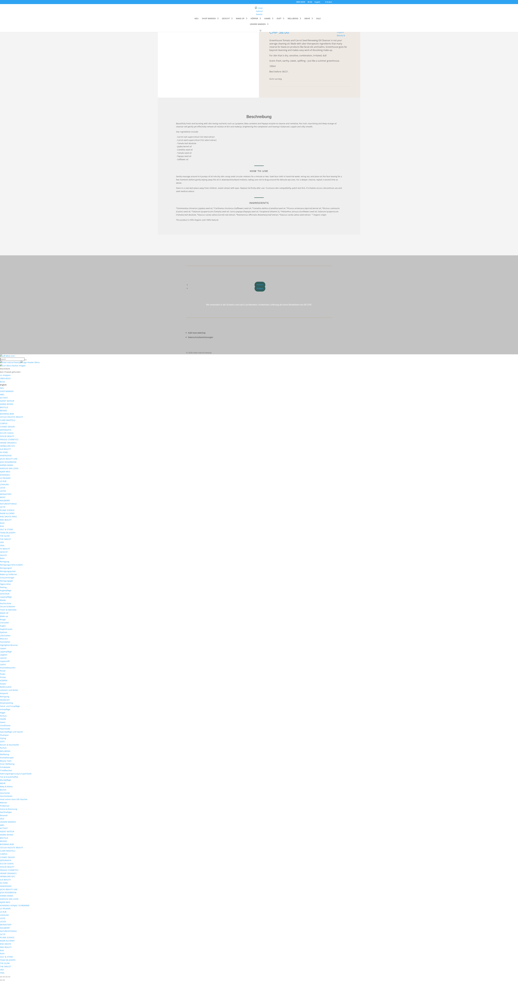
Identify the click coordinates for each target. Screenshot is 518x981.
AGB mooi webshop (197, 333)
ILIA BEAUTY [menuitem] (5, 449)
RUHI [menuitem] (2, 523)
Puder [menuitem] (2, 674)
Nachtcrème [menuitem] (5, 603)
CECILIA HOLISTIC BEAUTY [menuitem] (11, 417)
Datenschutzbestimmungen (200, 337)
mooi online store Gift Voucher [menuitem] (14, 799)
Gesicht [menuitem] (3, 555)
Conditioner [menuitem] (5, 725)
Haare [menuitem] (2, 722)
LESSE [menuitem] (2, 487)
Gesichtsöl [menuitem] (4, 593)
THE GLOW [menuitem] (5, 536)
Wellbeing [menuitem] (4, 754)
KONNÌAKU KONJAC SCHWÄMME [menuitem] (14, 905)
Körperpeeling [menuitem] (6, 703)
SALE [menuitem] (2, 818)
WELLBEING (293, 19)
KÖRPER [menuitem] (3, 680)
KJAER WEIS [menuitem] (5, 471)
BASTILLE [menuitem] (4, 407)
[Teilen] (6, 976)
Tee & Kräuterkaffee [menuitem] (9, 777)
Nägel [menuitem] (2, 712)
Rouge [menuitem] (3, 619)
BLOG (310, 2)
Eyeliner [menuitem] (3, 632)
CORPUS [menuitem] (3, 423)
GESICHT (226, 19)
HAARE (267, 19)
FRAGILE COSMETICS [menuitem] (9, 439)
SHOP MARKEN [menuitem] (6, 391)
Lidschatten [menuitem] (5, 635)
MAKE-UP (240, 19)
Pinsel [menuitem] (2, 670)
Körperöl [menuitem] (4, 693)
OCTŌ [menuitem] (2, 507)
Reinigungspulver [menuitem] (8, 571)
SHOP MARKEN (209, 19)
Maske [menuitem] (3, 600)
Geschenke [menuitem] (5, 793)
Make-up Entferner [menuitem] (8, 574)
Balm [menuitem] (2, 558)
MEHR (307, 19)
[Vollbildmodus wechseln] (4, 976)
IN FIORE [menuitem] (4, 452)
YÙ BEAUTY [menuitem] (5, 548)
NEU (196, 19)
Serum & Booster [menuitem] (7, 606)
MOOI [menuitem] (2, 497)
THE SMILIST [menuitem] (5, 539)
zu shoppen (5, 375)
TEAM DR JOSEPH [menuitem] (7, 532)
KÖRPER (254, 19)
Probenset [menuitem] (4, 806)
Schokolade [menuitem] (5, 767)
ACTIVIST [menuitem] (4, 397)
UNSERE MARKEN (258, 24)
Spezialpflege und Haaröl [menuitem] (11, 732)
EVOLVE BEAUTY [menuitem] (7, 436)
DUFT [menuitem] (2, 741)
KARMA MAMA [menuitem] (6, 465)
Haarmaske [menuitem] (5, 728)
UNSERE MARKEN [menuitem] (8, 822)
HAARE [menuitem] (3, 719)
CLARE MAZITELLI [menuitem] (7, 420)
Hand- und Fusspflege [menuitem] (10, 706)
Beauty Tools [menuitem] (5, 761)
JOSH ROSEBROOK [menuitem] (8, 462)
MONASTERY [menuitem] (5, 494)
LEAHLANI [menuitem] (4, 484)
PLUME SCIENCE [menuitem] (7, 510)
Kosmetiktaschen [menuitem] (7, 667)
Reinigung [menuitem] (4, 561)
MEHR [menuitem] (2, 783)
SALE (318, 19)
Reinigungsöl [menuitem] (6, 568)
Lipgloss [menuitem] (3, 654)
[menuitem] (3, 384)
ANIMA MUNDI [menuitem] (6, 404)
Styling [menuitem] (3, 738)
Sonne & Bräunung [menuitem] (8, 809)
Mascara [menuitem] (4, 638)
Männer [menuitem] (3, 802)
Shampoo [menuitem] (4, 735)
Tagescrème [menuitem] (5, 584)
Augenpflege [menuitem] (5, 590)
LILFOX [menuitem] (3, 491)
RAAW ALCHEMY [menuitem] (7, 513)
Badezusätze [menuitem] (5, 687)
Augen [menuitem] (3, 626)
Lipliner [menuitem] (3, 658)
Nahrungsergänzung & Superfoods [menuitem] (16, 773)
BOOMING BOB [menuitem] (7, 414)
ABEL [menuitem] (2, 394)
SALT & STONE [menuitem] (6, 529)
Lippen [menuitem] (3, 648)
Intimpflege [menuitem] (5, 709)
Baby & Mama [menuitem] (6, 786)
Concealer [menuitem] (4, 622)
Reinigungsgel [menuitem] (6, 581)
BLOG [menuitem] (2, 381)
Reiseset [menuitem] (4, 815)
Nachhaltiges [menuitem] (6, 812)
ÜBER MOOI (300, 2)
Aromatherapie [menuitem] (7, 757)
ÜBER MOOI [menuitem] (5, 378)
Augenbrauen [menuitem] (6, 629)
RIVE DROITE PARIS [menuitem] (8, 516)
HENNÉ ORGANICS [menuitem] (8, 442)
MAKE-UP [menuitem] (4, 613)
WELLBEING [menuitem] (5, 751)
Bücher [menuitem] (3, 789)
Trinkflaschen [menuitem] (6, 770)
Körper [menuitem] (3, 683)
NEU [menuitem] (2, 388)
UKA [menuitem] (2, 542)
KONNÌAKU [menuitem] (5, 475)
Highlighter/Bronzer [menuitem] (9, 645)
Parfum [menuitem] (3, 716)
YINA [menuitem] (2, 545)
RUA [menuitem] (2, 526)
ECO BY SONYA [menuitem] (6, 433)
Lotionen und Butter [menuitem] (9, 690)
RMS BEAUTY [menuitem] (6, 520)
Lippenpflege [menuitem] (6, 597)
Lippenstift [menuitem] (5, 661)
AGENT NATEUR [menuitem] (7, 401)
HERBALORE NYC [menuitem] (7, 446)
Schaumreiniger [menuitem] (7, 577)
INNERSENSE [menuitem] (6, 455)
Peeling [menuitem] (3, 587)
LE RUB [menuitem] (3, 481)
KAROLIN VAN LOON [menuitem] (9, 468)
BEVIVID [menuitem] (3, 410)
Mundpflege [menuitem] (5, 780)
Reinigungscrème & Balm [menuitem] (11, 564)
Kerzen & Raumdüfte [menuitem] (9, 744)
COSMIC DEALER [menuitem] (7, 426)
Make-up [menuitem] (4, 616)
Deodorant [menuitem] (5, 700)
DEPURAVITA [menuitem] (5, 430)
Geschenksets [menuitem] (6, 796)
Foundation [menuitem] (5, 642)
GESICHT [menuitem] (4, 552)
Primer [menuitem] (3, 677)
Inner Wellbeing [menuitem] (7, 764)
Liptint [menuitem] (3, 664)
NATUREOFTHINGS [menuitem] (8, 503)
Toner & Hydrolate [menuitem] (8, 609)
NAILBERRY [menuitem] (5, 500)
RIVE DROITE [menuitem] (5, 944)
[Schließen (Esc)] (9, 976)
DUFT (279, 19)
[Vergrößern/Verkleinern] (1, 976)
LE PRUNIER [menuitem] (5, 478)
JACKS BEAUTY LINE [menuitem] (8, 458)
